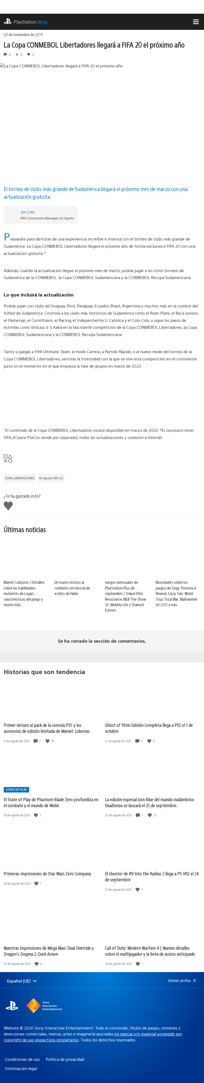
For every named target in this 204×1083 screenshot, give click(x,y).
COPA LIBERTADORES (19, 478)
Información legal (21, 1068)
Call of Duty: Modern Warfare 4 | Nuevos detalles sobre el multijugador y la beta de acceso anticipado (150, 951)
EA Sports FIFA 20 (51, 478)
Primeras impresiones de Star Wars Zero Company (47, 873)
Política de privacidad (65, 1059)
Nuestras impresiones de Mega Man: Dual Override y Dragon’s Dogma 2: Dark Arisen (49, 951)
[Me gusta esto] (48, 740)
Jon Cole (28, 211)
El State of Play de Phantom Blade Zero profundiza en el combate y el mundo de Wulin (51, 802)
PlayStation (30, 22)
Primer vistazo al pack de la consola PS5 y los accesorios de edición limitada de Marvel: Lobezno (47, 728)
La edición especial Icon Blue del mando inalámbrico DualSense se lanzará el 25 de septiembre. (149, 802)
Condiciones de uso (22, 1059)
